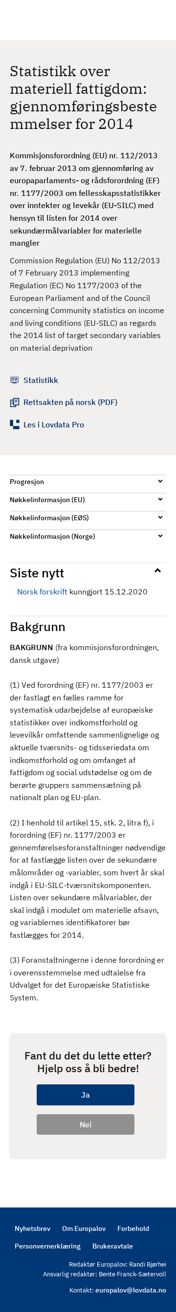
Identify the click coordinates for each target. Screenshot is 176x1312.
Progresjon (27, 481)
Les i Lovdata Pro (53, 424)
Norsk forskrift (42, 591)
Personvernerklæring (48, 1246)
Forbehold (133, 1228)
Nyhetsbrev (32, 1228)
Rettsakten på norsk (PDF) (70, 402)
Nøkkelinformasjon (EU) (47, 499)
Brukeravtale (112, 1246)
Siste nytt (37, 572)
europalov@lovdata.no (130, 1290)
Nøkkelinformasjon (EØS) (49, 517)
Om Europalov (84, 1228)
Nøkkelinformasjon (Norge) (52, 536)
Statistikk (40, 380)
